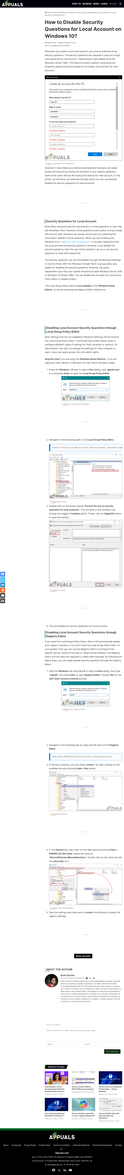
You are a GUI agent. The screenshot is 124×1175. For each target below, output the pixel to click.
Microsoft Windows (60, 12)
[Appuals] (12, 4)
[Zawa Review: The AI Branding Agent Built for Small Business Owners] (56, 1077)
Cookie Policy (44, 1145)
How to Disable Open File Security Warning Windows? (109, 1115)
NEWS (96, 4)
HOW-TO (76, 4)
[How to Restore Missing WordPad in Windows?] (56, 1104)
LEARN (104, 4)
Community (16, 1145)
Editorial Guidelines (81, 1145)
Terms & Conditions (61, 1145)
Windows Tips (74, 12)
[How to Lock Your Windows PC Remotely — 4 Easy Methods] (110, 1077)
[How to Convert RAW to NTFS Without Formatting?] (83, 1077)
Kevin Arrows (50, 43)
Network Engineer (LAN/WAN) (72, 978)
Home (48, 12)
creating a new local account (75, 241)
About (5, 1145)
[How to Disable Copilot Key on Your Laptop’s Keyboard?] (83, 1104)
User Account (83, 956)
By (46, 43)
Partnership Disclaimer (102, 1145)
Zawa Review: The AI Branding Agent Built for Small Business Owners (55, 1089)
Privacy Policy (30, 1145)
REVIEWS (87, 4)
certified (54, 45)
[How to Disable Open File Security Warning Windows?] (110, 1104)
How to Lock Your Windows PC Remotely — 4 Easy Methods (110, 1089)
